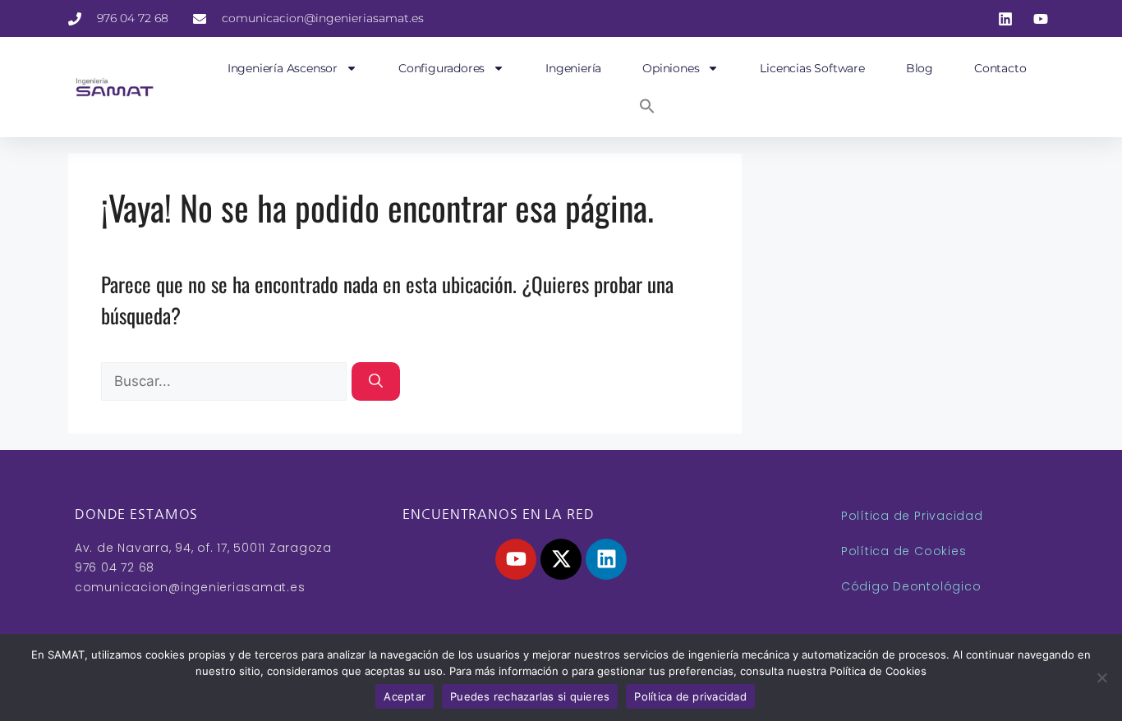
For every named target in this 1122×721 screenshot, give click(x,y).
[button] (647, 106)
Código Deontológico (911, 586)
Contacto (1000, 68)
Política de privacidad (690, 696)
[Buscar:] (226, 376)
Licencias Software (812, 68)
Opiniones (670, 68)
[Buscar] (376, 382)
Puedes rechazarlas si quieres (529, 696)
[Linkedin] (606, 559)
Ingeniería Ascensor (283, 68)
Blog (919, 68)
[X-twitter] (561, 559)
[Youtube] (515, 559)
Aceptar (404, 696)
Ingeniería (573, 68)
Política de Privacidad (912, 515)
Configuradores (441, 68)
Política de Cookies (903, 551)
